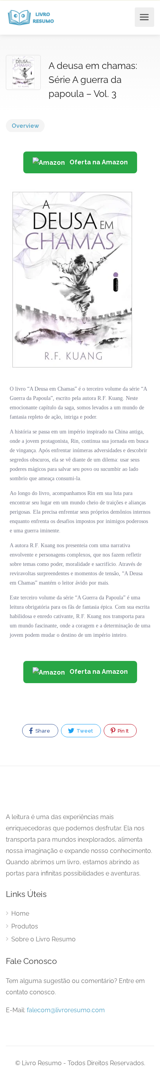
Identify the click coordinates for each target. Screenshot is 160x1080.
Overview (25, 125)
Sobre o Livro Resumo (43, 939)
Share (42, 731)
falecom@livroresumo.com (66, 1010)
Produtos (24, 926)
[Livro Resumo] (31, 17)
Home (20, 913)
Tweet (84, 731)
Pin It (123, 731)
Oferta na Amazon (98, 162)
